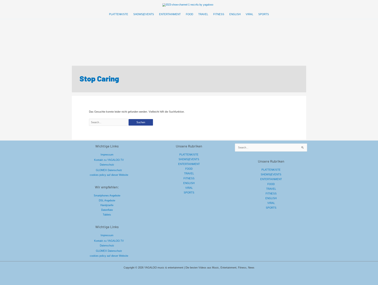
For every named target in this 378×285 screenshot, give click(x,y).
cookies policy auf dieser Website (109, 174)
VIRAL (189, 187)
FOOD (189, 168)
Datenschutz (107, 164)
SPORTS (189, 192)
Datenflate (107, 209)
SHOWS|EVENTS (189, 159)
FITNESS (189, 178)
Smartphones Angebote (107, 195)
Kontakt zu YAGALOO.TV (109, 159)
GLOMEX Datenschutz (109, 170)
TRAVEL (189, 173)
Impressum (107, 154)
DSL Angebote (107, 200)
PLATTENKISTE (188, 154)
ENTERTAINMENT (189, 164)
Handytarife (106, 205)
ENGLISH (189, 183)
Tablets (107, 214)
